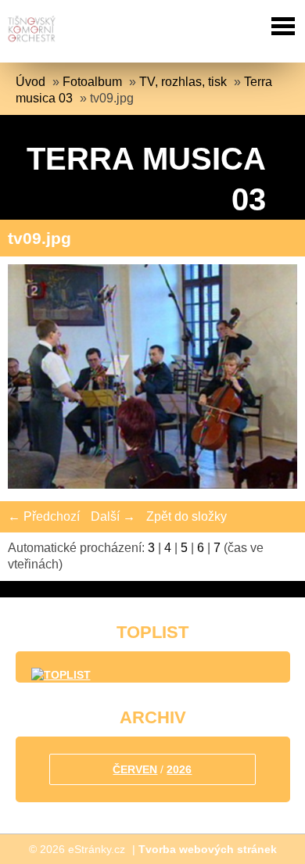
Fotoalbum (92, 81)
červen (135, 769)
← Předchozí (44, 516)
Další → (113, 516)
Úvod (30, 81)
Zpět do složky (186, 516)
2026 (179, 769)
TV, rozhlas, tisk (183, 81)
